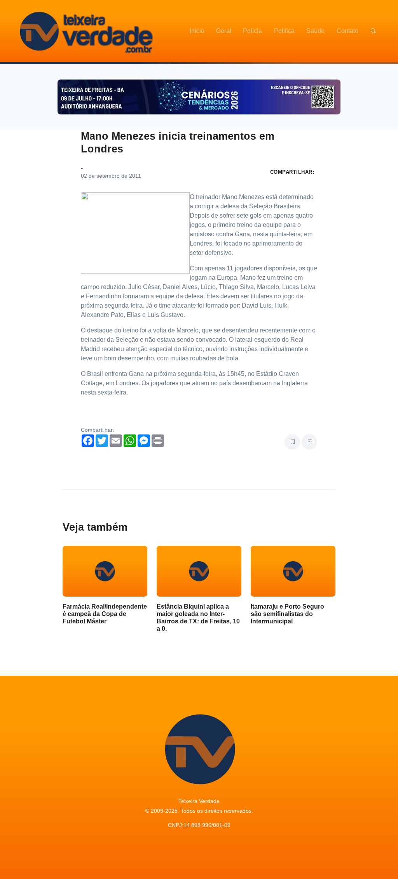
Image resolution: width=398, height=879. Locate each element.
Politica (284, 31)
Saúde (315, 31)
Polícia (252, 31)
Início (197, 31)
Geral (223, 31)
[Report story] (309, 442)
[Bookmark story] (292, 442)
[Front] (85, 31)
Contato (347, 31)
